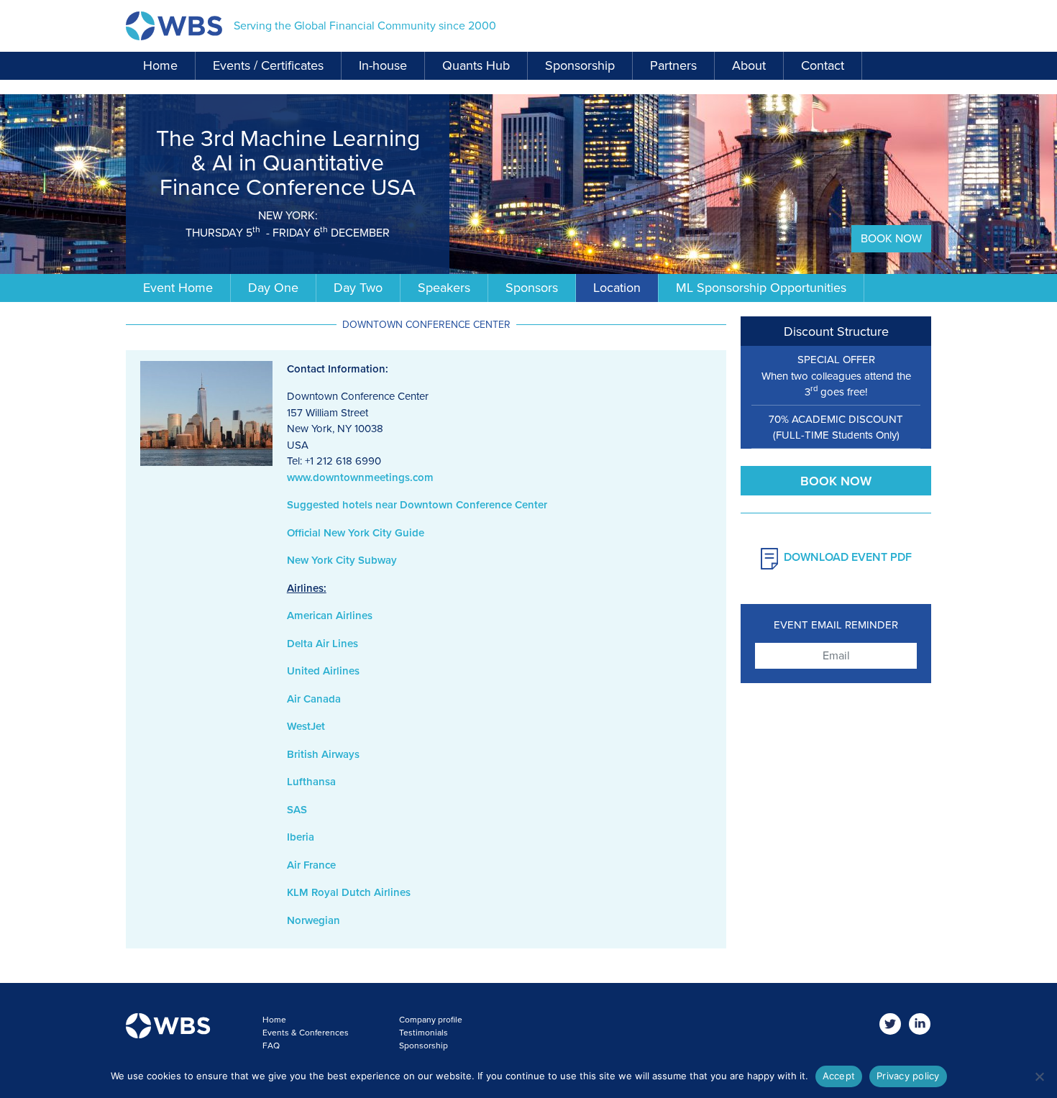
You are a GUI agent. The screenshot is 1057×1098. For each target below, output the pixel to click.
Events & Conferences (305, 1033)
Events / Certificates (268, 65)
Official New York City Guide (355, 532)
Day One (273, 288)
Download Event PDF (848, 557)
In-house (383, 65)
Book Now (891, 239)
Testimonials (423, 1033)
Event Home (178, 288)
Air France (311, 865)
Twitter (890, 1024)
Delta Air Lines (322, 643)
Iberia (300, 837)
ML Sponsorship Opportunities (761, 288)
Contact (822, 65)
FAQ (271, 1045)
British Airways (323, 754)
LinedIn (920, 1024)
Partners (673, 65)
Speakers (444, 288)
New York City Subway (342, 560)
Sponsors (531, 288)
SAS (297, 809)
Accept (839, 1075)
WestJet (306, 726)
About (749, 65)
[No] (1039, 1076)
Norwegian (313, 920)
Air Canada (314, 698)
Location (617, 288)
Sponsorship (580, 65)
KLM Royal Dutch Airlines (349, 892)
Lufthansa (311, 781)
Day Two (358, 288)
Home (160, 65)
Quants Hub (476, 65)
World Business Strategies (174, 26)
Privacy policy (908, 1075)
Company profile (430, 1020)
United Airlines (323, 670)
